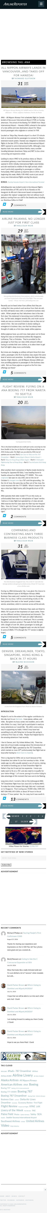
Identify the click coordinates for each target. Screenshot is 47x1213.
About (8, 1196)
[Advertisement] (23, 35)
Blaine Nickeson (25, 662)
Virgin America (14, 1126)
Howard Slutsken (25, 79)
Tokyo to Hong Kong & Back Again (17, 460)
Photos (16, 1114)
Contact (21, 1196)
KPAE (32, 1106)
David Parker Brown (15, 985)
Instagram (20, 1200)
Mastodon (29, 1200)
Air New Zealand (39, 1076)
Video (5, 1125)
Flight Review (9, 1106)
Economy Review (25, 1103)
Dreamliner (6, 1103)
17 (16, 822)
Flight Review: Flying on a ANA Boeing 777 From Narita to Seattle (23, 390)
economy (14, 1103)
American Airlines (11, 1084)
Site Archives (5, 1209)
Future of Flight (23, 1106)
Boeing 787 (25, 1091)
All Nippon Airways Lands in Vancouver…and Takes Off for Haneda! (23, 72)
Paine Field (7, 1114)
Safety (33, 1114)
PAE (34, 1111)
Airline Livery (23, 1075)
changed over (14, 480)
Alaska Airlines (10, 1080)
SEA (39, 1114)
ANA (25, 1085)
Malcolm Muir (25, 226)
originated (4, 478)
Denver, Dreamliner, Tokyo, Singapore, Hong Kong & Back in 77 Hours (23, 655)
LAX (38, 1106)
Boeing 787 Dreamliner (14, 1096)
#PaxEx (11, 1071)
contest (17, 1099)
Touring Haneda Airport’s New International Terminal (26, 182)
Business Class (7, 1100)
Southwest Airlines (10, 1121)
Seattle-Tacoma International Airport (21, 1118)
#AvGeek (19, 719)
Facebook (11, 1200)
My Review (27, 1110)
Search (14, 1196)
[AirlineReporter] (23, 4)
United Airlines (35, 1121)
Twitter (3, 1200)
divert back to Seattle (24, 753)
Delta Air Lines (28, 1099)
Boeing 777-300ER (9, 1092)
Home (2, 1196)
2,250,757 (34, 846)
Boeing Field (31, 1096)
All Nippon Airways (28, 1080)
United (23, 1121)
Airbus (35, 1071)
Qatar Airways (24, 1114)
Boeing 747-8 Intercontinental (20, 1088)
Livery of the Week (12, 1110)
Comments (18, 205)
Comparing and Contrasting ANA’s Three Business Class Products (23, 534)
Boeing (33, 1084)
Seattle (3, 1117)
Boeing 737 (5, 1088)
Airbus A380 (6, 1076)
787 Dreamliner (23, 1071)
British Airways (40, 1096)
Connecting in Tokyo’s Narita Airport (27, 457)
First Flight (38, 1103)
